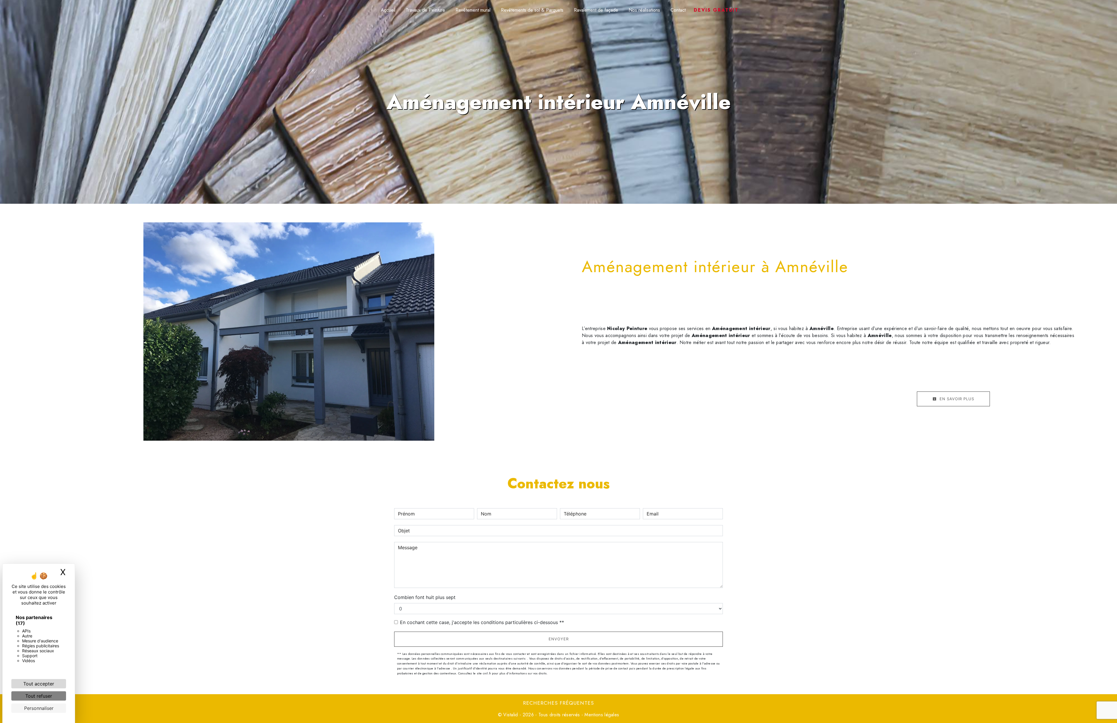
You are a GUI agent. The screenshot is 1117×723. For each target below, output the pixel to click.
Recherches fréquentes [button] (558, 703)
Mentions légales (601, 714)
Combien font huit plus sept (425, 597)
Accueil (388, 10)
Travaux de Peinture (425, 10)
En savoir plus (956, 398)
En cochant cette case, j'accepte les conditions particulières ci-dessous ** (482, 622)
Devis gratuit (716, 10)
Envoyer (559, 639)
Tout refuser (38, 696)
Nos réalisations (644, 10)
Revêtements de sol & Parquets (532, 10)
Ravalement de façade (596, 10)
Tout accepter (38, 684)
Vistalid (510, 714)
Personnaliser (39, 708)
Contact (678, 10)
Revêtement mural (473, 10)
